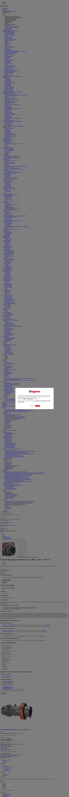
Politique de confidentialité (28, 398)
